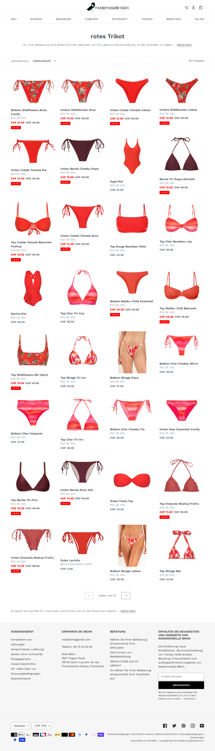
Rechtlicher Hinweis (142, 734)
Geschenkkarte (21, 678)
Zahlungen (18, 644)
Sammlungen (197, 737)
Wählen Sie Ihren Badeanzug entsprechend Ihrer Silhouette (128, 643)
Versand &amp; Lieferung (27, 649)
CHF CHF (41, 725)
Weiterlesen (184, 44)
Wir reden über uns (23, 668)
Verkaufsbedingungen (119, 734)
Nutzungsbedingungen (25, 673)
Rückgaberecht (21, 659)
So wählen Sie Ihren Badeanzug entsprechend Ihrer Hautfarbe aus (130, 674)
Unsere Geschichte (23, 663)
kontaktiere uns (21, 639)
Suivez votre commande (26, 654)
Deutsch (19, 725)
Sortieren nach (20, 61)
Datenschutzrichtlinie (166, 734)
